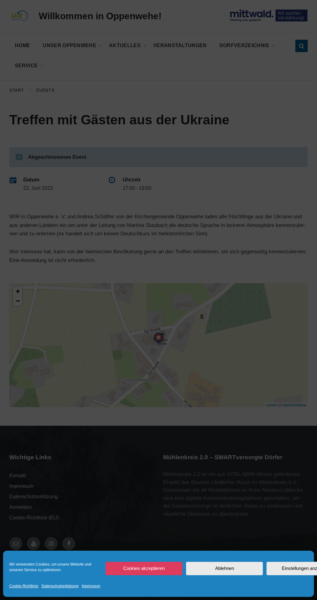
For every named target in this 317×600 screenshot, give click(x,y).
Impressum (91, 586)
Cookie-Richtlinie (23, 586)
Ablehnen (224, 568)
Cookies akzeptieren (144, 568)
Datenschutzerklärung (60, 586)
